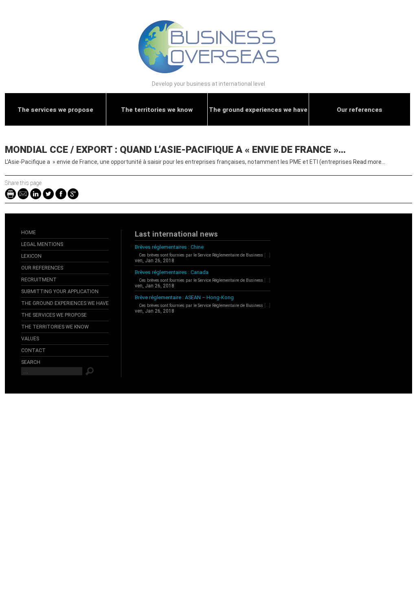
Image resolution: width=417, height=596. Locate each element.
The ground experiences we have (258, 109)
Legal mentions (42, 244)
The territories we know (157, 109)
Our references (359, 109)
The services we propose (55, 109)
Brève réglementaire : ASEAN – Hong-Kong (184, 297)
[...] (267, 255)
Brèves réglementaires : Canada (171, 272)
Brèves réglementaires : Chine (169, 247)
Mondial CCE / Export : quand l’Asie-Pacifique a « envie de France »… (175, 149)
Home (28, 232)
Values (30, 339)
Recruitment (39, 280)
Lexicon (31, 256)
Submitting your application (60, 291)
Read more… (369, 162)
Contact (33, 350)
